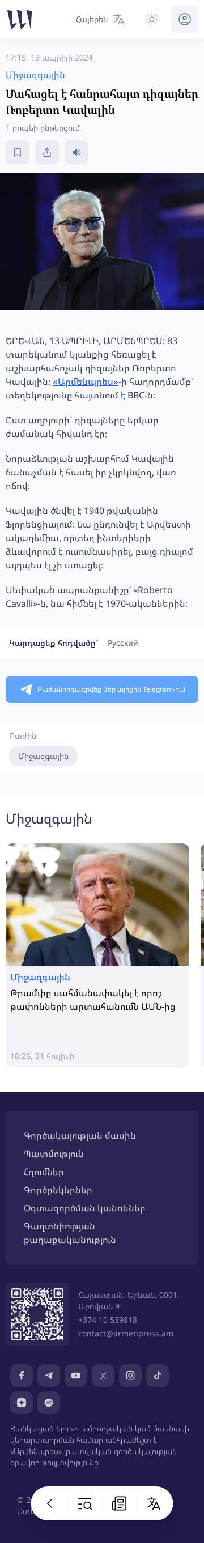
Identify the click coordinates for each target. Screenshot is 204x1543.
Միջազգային (43, 756)
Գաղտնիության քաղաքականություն (70, 1233)
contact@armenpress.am (125, 1333)
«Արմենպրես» (85, 381)
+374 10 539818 (107, 1319)
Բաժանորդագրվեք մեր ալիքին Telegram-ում (111, 689)
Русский (123, 642)
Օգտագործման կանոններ (85, 1208)
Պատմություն (54, 1153)
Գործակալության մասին (80, 1135)
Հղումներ (44, 1171)
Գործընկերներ (58, 1190)
